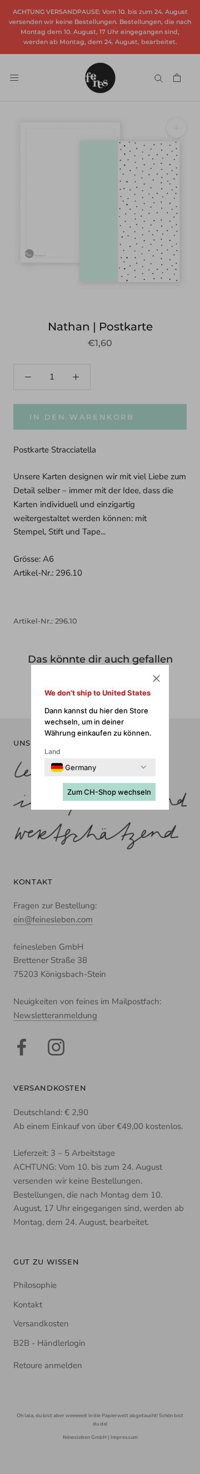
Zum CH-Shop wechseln (109, 791)
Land (52, 751)
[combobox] (73, 767)
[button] (156, 680)
